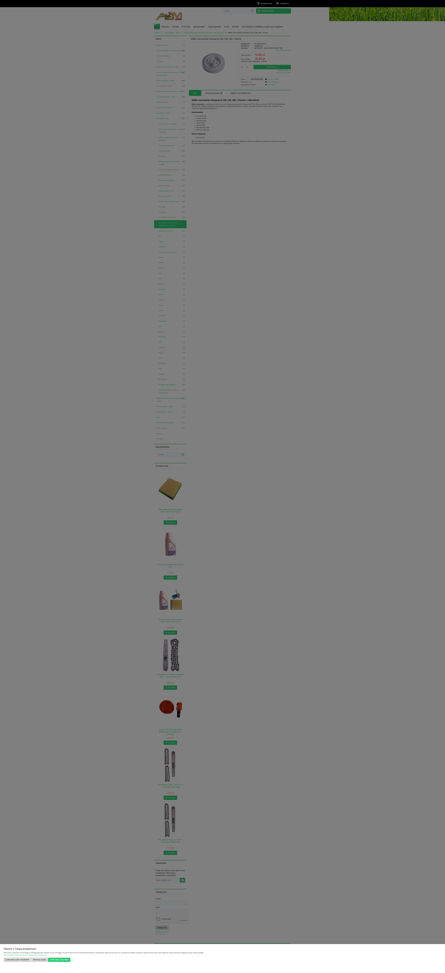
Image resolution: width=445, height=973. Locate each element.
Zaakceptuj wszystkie (59, 960)
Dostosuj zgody (39, 960)
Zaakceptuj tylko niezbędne (17, 960)
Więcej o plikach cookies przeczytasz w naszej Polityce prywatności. (25, 955)
